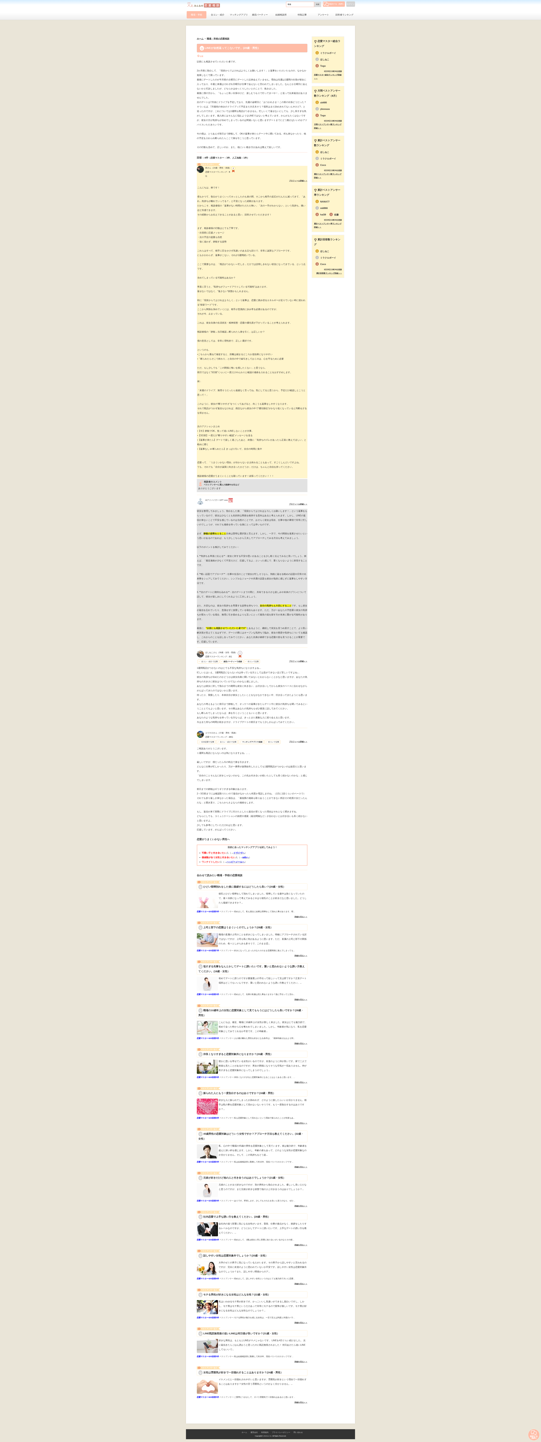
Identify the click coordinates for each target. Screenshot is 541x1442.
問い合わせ (298, 1432)
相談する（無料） (337, 4)
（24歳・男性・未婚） (218, 168)
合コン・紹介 (217, 15)
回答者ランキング (344, 15)
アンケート (323, 15)
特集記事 (302, 15)
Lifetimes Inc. (267, 1436)
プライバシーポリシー (281, 1432)
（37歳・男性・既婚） (221, 733)
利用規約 (265, 1432)
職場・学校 (196, 15)
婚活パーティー (260, 15)
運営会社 (254, 1432)
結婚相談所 (281, 15)
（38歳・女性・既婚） (221, 652)
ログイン (351, 4)
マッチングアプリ (239, 15)
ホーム (244, 1432)
